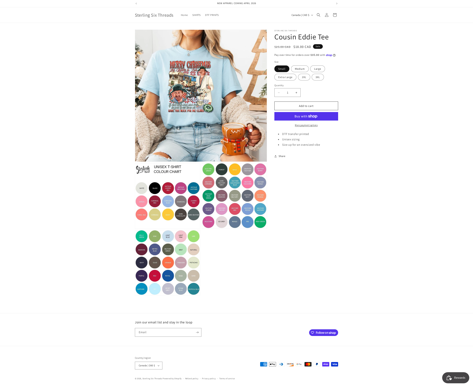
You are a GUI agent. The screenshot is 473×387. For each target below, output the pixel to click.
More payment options (306, 125)
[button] (318, 15)
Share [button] (282, 156)
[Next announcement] (337, 3)
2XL (304, 77)
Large (317, 68)
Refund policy (191, 378)
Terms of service (227, 378)
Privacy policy (209, 378)
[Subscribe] (197, 332)
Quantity (279, 85)
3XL (318, 77)
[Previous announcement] (136, 3)
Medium (300, 68)
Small (281, 68)
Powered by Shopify (172, 378)
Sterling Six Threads (152, 378)
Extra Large (285, 77)
